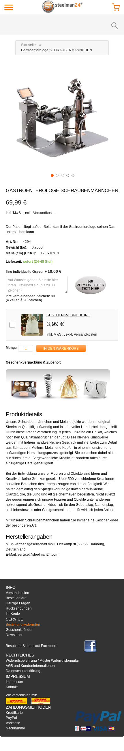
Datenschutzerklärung (23, 671)
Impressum (14, 682)
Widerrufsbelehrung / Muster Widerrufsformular (42, 661)
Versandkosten (45, 213)
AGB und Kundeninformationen (30, 666)
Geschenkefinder (19, 630)
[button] (51, 175)
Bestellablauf (16, 598)
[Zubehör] (58, 385)
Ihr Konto (13, 614)
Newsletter (14, 635)
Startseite (28, 45)
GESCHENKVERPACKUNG (68, 315)
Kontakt (12, 687)
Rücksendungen (19, 608)
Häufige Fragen (18, 603)
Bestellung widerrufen (23, 625)
